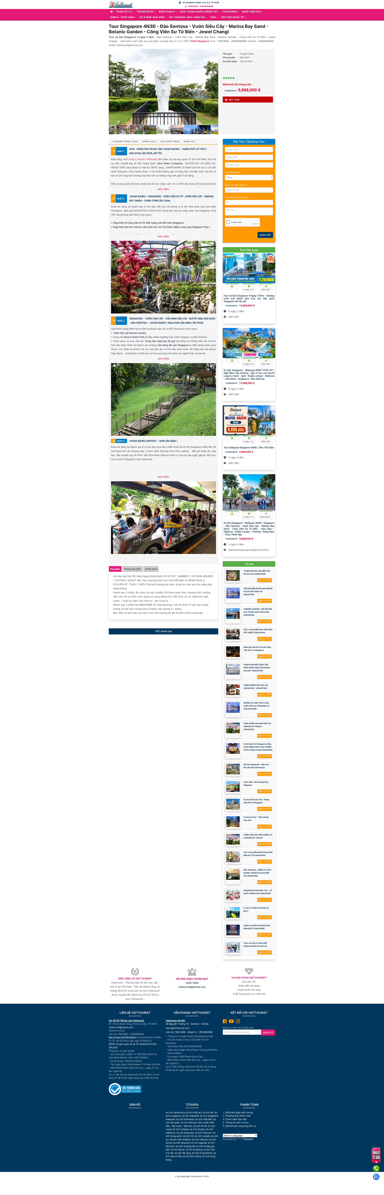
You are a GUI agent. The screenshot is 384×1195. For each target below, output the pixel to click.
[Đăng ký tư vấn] (376, 1155)
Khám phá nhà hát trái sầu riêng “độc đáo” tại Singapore (257, 648)
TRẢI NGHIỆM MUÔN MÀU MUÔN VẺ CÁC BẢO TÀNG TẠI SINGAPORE (257, 591)
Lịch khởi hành (170, 141)
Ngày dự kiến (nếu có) (236, 185)
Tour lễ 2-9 (124, 11)
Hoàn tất (265, 235)
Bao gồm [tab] (115, 568)
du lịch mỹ (188, 1136)
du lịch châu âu (200, 1139)
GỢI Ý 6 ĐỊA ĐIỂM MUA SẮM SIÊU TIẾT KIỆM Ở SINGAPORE (257, 631)
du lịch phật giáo (185, 1132)
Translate (248, 1139)
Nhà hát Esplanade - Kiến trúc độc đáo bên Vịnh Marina (256, 766)
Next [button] (216, 87)
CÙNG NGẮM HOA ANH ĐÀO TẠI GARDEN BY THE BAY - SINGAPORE (257, 726)
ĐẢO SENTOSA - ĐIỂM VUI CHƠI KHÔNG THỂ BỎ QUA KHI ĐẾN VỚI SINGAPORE (257, 872)
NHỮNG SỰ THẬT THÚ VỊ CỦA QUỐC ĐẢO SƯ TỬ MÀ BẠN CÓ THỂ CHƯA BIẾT (256, 705)
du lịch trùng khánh (202, 1153)
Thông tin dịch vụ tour (237, 1122)
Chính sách (149, 141)
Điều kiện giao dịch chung (239, 1112)
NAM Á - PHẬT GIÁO (122, 17)
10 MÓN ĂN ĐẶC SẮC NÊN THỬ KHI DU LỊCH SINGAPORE (256, 572)
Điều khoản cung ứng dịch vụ (240, 1126)
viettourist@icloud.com (192, 986)
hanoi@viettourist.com (178, 1028)
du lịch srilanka (181, 1129)
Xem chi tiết (264, 580)
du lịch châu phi (203, 1132)
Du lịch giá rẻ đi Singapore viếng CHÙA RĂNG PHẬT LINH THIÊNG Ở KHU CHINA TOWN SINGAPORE (257, 747)
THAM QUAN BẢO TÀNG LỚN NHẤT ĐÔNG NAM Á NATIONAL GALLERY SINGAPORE (256, 667)
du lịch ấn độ (200, 1126)
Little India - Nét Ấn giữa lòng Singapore (255, 783)
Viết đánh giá (163, 631)
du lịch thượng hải (185, 1146)
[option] (163, 87)
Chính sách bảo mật (236, 1119)
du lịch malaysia (190, 1115)
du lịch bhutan (197, 1129)
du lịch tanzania (181, 1142)
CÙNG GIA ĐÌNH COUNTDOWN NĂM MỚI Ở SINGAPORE (256, 927)
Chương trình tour (125, 141)
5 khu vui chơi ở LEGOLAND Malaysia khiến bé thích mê (255, 944)
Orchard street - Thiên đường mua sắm (256, 818)
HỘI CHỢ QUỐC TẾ (232, 17)
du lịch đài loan (189, 1122)
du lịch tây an (178, 1149)
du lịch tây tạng (183, 1153)
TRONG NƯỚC (145, 11)
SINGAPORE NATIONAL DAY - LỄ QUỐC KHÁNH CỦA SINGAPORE (257, 892)
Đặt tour (234, 99)
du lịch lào (207, 1112)
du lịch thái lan (193, 1112)
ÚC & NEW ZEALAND (152, 17)
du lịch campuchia (175, 1112)
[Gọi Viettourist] (376, 1168)
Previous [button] (111, 87)
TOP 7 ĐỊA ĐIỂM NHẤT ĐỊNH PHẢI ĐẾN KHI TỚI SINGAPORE (258, 854)
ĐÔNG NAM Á (167, 11)
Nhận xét (190, 141)
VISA (213, 17)
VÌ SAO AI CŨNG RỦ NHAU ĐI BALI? (256, 909)
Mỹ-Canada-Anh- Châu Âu (187, 17)
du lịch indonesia (185, 1119)
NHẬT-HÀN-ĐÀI (251, 11)
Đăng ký (268, 1032)
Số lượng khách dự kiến (236, 197)
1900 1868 (192, 982)
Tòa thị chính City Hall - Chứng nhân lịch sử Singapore (256, 801)
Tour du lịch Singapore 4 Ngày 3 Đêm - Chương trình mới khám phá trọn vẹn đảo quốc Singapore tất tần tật (249, 298)
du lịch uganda (198, 1142)
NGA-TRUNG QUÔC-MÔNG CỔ (198, 11)
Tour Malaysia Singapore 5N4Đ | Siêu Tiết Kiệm (249, 447)
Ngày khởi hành (232, 172)
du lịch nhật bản (203, 1119)
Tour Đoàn (229, 11)
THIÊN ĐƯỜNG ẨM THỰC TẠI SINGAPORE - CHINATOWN (255, 686)
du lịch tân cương (192, 1156)
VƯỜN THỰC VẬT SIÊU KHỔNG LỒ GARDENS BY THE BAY (257, 836)
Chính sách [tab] (151, 568)
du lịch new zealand (180, 1139)
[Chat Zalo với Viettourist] (376, 1176)
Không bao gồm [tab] (132, 568)
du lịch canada (202, 1136)
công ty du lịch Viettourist (143, 159)
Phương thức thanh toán (238, 1115)
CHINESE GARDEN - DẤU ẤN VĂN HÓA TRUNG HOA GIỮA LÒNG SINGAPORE (257, 612)
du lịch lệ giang (194, 1149)
